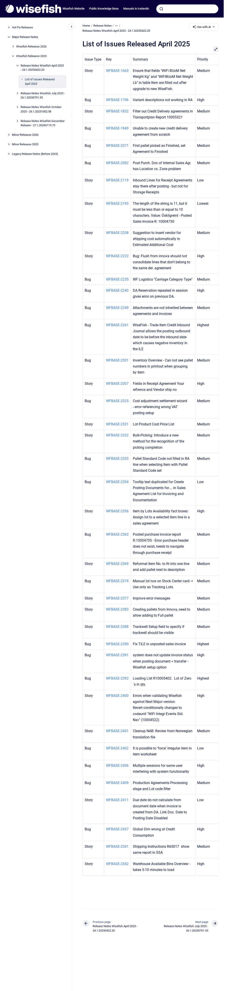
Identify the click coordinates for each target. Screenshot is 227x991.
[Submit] (161, 8)
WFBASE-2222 (117, 256)
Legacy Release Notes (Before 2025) (35, 153)
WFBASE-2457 (117, 829)
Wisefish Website (73, 8)
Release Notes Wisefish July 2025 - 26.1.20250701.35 (43, 95)
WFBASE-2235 (117, 279)
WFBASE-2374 (117, 581)
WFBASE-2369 (117, 564)
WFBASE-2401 (117, 731)
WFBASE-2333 (117, 458)
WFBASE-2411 (117, 800)
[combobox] (187, 9)
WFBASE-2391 (117, 655)
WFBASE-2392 (117, 678)
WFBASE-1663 (117, 71)
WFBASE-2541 (117, 846)
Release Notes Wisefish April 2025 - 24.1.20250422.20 (42, 68)
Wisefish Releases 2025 (31, 56)
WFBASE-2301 (117, 360)
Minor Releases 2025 (25, 144)
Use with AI (204, 27)
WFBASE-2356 (117, 511)
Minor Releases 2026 (25, 134)
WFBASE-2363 (117, 534)
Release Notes (102, 25)
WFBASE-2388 (117, 627)
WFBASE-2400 (117, 696)
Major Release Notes (25, 37)
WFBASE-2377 (117, 598)
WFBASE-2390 (117, 644)
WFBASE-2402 (117, 748)
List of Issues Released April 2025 (40, 81)
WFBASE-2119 (117, 180)
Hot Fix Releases (22, 27)
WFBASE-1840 (117, 128)
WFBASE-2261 (117, 325)
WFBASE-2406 (117, 765)
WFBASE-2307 (117, 383)
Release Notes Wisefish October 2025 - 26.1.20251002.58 (41, 109)
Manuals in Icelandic (136, 8)
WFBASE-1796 (117, 100)
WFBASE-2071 (117, 146)
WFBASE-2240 (117, 290)
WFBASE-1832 (117, 111)
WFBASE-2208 (117, 233)
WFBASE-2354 (117, 482)
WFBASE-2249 (117, 308)
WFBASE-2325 (117, 401)
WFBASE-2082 (117, 163)
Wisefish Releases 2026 (31, 46)
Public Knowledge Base (104, 8)
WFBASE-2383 (117, 609)
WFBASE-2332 (117, 435)
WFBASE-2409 (117, 783)
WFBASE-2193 (117, 203)
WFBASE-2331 (117, 424)
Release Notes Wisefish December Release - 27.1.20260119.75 (43, 123)
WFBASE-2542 (117, 864)
